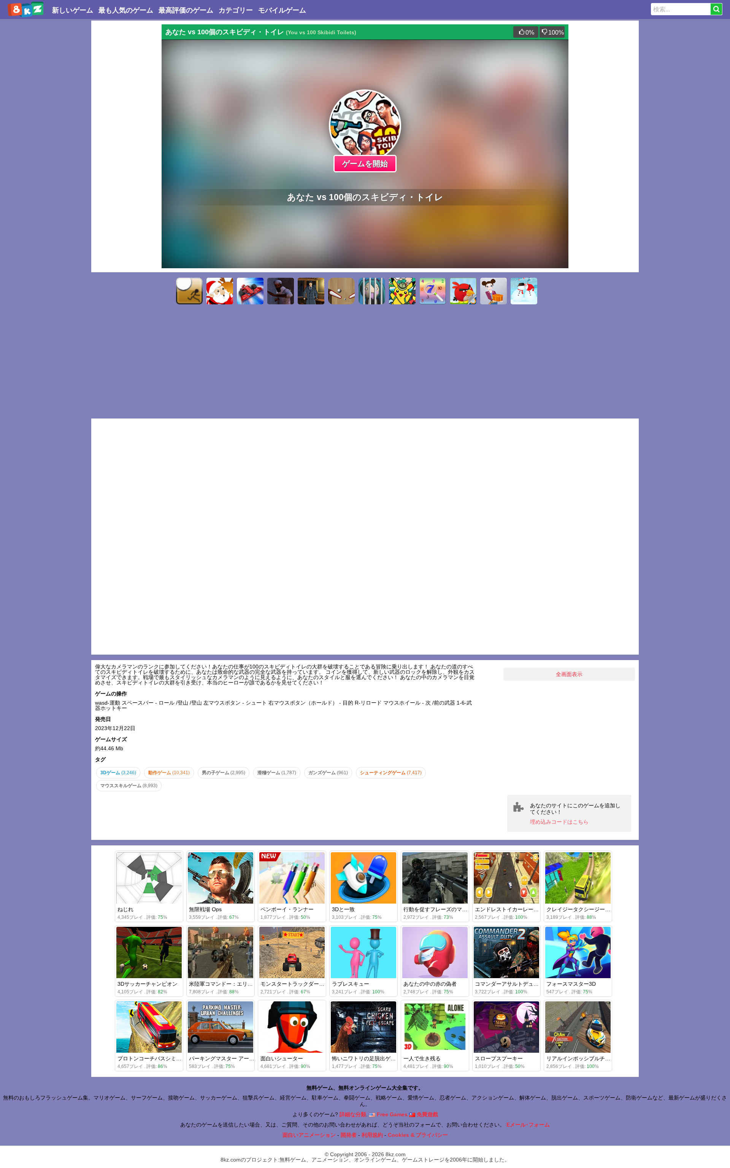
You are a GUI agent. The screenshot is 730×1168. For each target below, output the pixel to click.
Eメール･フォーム (528, 1125)
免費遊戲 (426, 1114)
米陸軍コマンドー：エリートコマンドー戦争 (242, 984)
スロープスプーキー (499, 1058)
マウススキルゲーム (128, 785)
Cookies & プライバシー (418, 1135)
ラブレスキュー (350, 984)
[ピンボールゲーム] (341, 291)
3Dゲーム (118, 772)
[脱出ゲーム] (372, 291)
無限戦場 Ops (205, 909)
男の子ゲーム (223, 772)
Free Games (391, 1114)
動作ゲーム (169, 772)
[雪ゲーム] (524, 291)
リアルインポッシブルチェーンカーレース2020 (603, 1058)
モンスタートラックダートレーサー (303, 984)
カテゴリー (236, 10)
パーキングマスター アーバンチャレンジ (237, 1058)
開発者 (349, 1135)
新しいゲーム (72, 10)
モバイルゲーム (282, 10)
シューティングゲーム (391, 772)
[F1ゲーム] (250, 291)
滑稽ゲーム (276, 772)
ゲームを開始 (365, 163)
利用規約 (372, 1135)
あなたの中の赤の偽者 (430, 984)
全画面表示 (569, 674)
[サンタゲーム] (219, 291)
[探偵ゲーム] (311, 291)
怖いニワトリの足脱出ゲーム (366, 1058)
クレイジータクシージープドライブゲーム (596, 909)
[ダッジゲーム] (189, 291)
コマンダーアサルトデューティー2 (516, 984)
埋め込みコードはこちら (559, 822)
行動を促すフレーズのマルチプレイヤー (451, 909)
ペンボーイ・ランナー (287, 909)
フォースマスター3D (571, 984)
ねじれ (125, 909)
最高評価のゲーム (186, 10)
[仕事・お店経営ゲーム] (493, 291)
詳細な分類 (353, 1114)
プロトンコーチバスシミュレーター (160, 1058)
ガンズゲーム (328, 772)
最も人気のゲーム (125, 10)
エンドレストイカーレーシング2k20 (518, 909)
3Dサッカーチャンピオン (147, 984)
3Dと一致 (343, 909)
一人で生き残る (422, 1058)
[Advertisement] (125, 138)
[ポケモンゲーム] (402, 291)
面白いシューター (281, 1058)
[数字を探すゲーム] (432, 291)
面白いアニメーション (309, 1135)
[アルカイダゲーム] (280, 291)
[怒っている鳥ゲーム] (463, 291)
